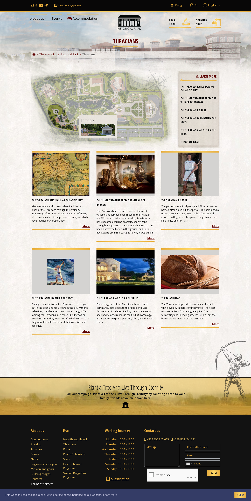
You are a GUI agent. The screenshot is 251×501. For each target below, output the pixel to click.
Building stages (41, 474)
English (213, 5)
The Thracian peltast (193, 110)
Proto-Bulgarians (74, 454)
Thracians (69, 444)
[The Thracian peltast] (190, 174)
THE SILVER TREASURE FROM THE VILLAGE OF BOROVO (198, 100)
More (86, 226)
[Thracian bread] (190, 272)
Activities (36, 449)
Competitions (39, 439)
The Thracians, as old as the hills (198, 132)
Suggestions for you (44, 464)
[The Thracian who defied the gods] (61, 272)
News (34, 459)
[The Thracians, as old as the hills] (125, 272)
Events (57, 18)
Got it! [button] (240, 495)
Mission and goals (42, 469)
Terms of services (42, 484)
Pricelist (36, 444)
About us (37, 18)
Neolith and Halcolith (76, 439)
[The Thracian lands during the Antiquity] (61, 174)
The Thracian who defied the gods (198, 120)
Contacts (36, 479)
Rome (67, 449)
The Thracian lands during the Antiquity (197, 88)
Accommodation (85, 18)
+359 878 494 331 (184, 439)
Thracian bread (189, 142)
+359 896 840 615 (157, 439)
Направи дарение (69, 5)
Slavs (66, 459)
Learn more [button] (110, 494)
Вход (178, 5)
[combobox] (189, 464)
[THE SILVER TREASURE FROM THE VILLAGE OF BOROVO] (125, 174)
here (147, 398)
